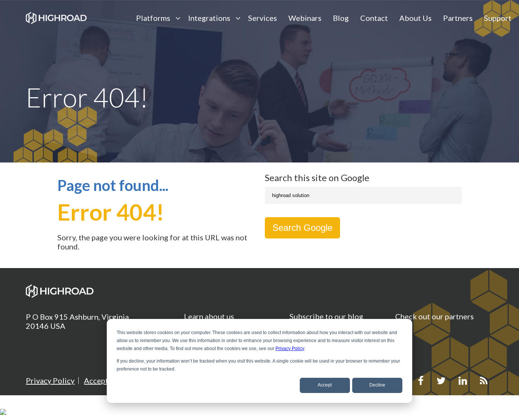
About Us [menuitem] (415, 17)
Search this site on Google (317, 177)
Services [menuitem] (262, 17)
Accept (325, 385)
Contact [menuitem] (374, 17)
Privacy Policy (289, 348)
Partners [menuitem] (458, 17)
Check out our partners (434, 316)
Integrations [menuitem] (209, 17)
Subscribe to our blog (326, 316)
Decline (377, 385)
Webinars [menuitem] (304, 17)
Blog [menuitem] (341, 17)
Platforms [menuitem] (153, 17)
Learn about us (209, 316)
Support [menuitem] (497, 17)
